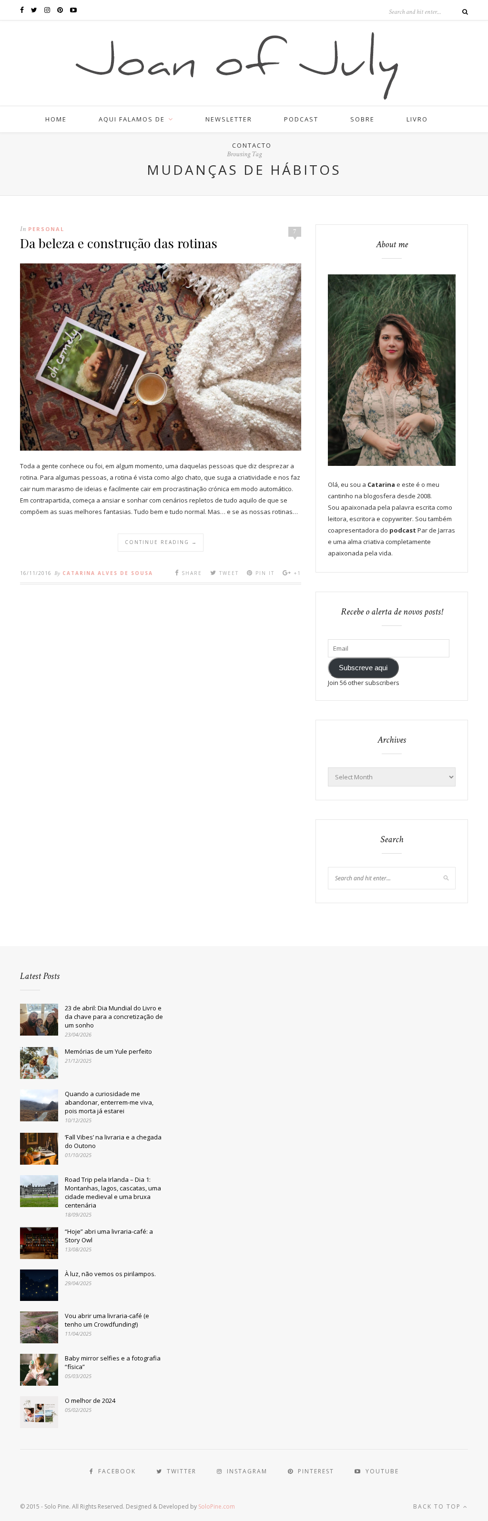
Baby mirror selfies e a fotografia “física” (113, 1362)
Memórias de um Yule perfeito (108, 1051)
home (56, 119)
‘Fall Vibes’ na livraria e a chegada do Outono (113, 1141)
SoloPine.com (216, 1506)
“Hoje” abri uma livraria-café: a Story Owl (109, 1235)
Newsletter (228, 119)
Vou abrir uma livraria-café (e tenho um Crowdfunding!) (107, 1320)
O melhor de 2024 (90, 1400)
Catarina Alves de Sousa (107, 573)
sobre (362, 119)
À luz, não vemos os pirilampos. (110, 1273)
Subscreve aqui (363, 668)
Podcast (301, 119)
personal (46, 228)
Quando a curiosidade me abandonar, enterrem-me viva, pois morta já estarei (109, 1102)
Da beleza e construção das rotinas (118, 243)
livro (417, 119)
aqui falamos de (132, 119)
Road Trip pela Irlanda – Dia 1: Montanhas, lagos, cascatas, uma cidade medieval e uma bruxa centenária (113, 1192)
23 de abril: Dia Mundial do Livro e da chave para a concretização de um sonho (114, 1016)
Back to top (438, 1506)
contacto (252, 145)
